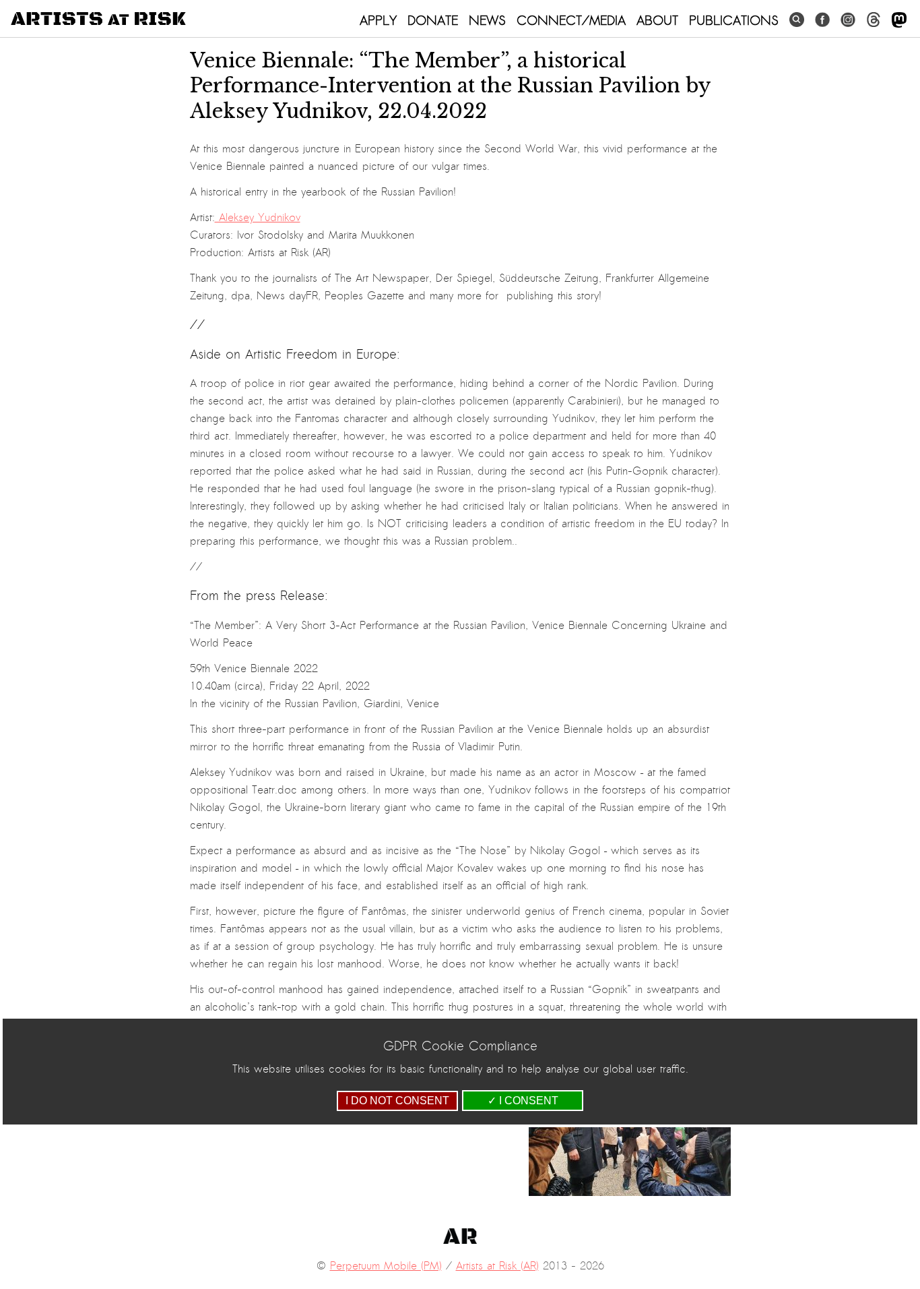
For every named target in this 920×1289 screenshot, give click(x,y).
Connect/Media (571, 20)
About (657, 20)
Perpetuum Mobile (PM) (386, 1266)
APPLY (378, 20)
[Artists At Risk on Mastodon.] (899, 20)
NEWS (487, 20)
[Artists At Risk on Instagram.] (848, 20)
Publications (734, 20)
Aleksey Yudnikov (257, 218)
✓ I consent (523, 1100)
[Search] (797, 20)
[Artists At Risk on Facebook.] (822, 20)
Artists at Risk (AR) (497, 1266)
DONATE (432, 20)
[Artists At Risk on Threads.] (873, 20)
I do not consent (397, 1100)
